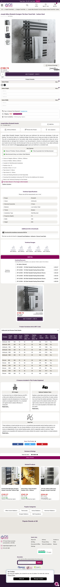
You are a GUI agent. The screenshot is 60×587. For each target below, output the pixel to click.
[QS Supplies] (8, 5)
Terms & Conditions (47, 544)
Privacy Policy (45, 542)
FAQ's (54, 542)
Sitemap (33, 546)
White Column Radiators (11, 510)
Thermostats (24, 510)
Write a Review (30, 457)
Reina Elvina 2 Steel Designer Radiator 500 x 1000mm (29, 489)
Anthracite (33, 236)
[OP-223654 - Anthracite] (5, 85)
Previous (1, 1)
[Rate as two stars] (32, 455)
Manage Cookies (38, 578)
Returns (55, 544)
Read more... (5, 406)
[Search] (27, 5)
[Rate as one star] (31, 455)
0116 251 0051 (6, 548)
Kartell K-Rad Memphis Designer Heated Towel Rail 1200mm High (10, 489)
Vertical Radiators (36, 510)
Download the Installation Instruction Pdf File (16, 232)
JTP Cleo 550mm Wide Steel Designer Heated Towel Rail (48, 489)
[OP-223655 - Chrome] (2, 85)
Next (58, 1)
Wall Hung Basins (36, 514)
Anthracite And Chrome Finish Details (11, 330)
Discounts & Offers (35, 544)
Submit (39, 562)
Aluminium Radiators (49, 510)
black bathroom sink (22, 145)
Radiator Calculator (6, 184)
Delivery (44, 539)
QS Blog (33, 542)
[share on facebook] (17, 444)
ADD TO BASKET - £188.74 (32, 74)
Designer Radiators (23, 514)
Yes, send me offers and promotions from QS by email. (30, 559)
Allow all (21, 578)
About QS (33, 539)
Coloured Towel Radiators (23, 236)
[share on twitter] (30, 444)
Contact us (56, 539)
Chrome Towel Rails (41, 236)
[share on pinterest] (42, 444)
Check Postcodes (18, 114)
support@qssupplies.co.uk (9, 545)
